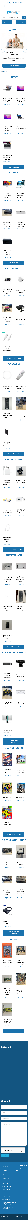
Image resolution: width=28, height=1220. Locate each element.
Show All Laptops (14, 167)
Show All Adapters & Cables (14, 549)
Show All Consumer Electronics (14, 932)
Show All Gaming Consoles (14, 834)
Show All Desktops (14, 262)
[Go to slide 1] (1, 71)
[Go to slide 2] (3, 71)
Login (22, 22)
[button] (20, 1168)
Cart (7, 22)
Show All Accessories (14, 454)
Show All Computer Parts (14, 647)
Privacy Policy (6, 1178)
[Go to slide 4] (6, 71)
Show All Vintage (14, 1031)
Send (5, 1155)
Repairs (4, 1170)
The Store (16, 1170)
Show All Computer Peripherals (14, 741)
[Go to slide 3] (4, 71)
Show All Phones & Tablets (14, 358)
